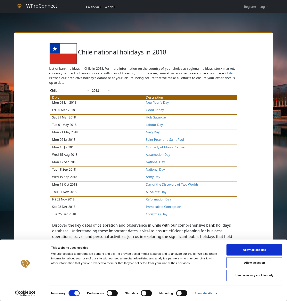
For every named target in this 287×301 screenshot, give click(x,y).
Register (250, 6)
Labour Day (154, 125)
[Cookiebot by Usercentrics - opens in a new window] (25, 293)
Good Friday (155, 110)
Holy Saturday (156, 117)
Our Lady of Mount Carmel (165, 147)
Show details (203, 293)
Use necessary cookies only (254, 275)
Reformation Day (158, 199)
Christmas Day (156, 214)
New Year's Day (157, 102)
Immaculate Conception (163, 207)
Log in (263, 6)
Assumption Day (158, 154)
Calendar (92, 7)
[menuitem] (84, 3)
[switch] (112, 293)
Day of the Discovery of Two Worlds (172, 184)
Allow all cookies (254, 249)
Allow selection (254, 262)
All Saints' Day (156, 192)
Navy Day (153, 132)
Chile (229, 73)
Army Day (153, 177)
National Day (155, 162)
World (109, 7)
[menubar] (100, 5)
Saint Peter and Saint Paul (165, 139)
